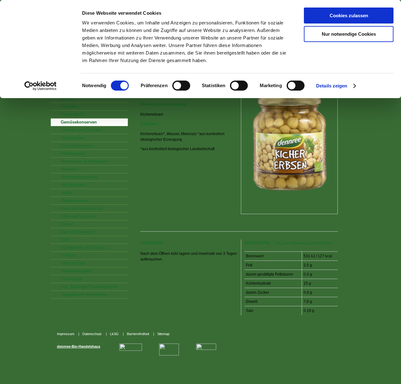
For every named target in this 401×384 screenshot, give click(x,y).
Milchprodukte (73, 184)
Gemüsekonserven (79, 122)
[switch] (179, 86)
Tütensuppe (71, 278)
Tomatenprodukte (76, 271)
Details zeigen (331, 85)
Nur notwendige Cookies (349, 34)
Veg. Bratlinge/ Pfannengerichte (89, 286)
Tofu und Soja (73, 263)
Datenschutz (92, 334)
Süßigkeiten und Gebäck (83, 247)
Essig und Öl (72, 114)
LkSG (115, 334)
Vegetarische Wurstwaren (84, 294)
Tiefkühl (68, 255)
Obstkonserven (74, 200)
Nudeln (67, 192)
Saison (67, 224)
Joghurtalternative (77, 145)
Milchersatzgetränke (79, 177)
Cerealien (69, 106)
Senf (65, 239)
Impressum (66, 334)
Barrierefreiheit (138, 334)
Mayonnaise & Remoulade (84, 161)
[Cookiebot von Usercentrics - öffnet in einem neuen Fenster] (40, 86)
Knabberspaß (73, 153)
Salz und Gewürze (77, 231)
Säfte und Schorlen (78, 216)
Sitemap (163, 334)
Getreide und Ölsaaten (81, 130)
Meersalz (69, 169)
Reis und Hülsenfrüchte (82, 208)
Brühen (67, 98)
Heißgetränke (73, 137)
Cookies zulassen (349, 15)
